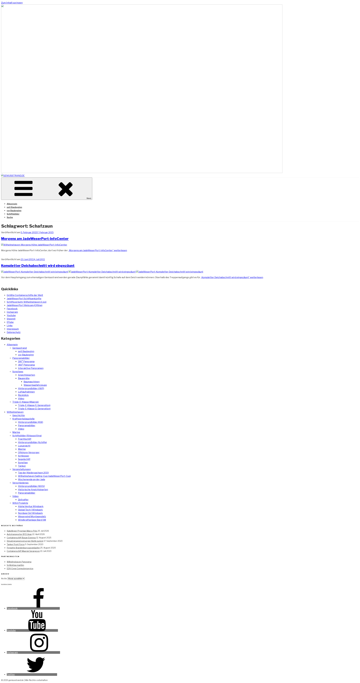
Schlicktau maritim (15, 565)
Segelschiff (24, 459)
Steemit (11, 318)
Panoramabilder (21, 358)
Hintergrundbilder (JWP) (31, 388)
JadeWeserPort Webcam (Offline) (24, 305)
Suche (10, 217)
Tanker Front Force (16, 544)
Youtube (11, 315)
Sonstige (23, 462)
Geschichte (18, 415)
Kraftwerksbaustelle (23, 418)
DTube (10, 322)
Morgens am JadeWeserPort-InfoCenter (35, 239)
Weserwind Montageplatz (32, 516)
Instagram (12, 312)
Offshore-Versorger (29, 452)
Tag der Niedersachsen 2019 (33, 472)
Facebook (12, 308)
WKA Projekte (20, 503)
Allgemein (12, 204)
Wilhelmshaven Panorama (19, 562)
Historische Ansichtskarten (33, 489)
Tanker (22, 466)
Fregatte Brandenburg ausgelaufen (23, 548)
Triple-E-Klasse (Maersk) (25, 402)
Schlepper (23, 456)
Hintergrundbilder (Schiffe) (32, 442)
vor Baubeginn (14, 210)
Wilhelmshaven (15, 412)
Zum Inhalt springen (12, 2)
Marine (16, 432)
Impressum (13, 329)
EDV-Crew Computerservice (20, 568)
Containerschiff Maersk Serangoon (23, 551)
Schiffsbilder (13, 214)
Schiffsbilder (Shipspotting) (27, 435)
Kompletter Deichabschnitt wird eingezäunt (38, 266)
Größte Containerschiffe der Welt (25, 295)
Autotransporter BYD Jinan (19, 534)
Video (21, 398)
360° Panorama (26, 365)
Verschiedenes (20, 482)
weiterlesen (97, 250)
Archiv (4, 578)
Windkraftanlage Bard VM (32, 520)
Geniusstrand (19, 348)
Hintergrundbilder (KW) (30, 422)
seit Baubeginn (14, 207)
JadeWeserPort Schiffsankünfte (24, 298)
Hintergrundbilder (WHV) (31, 486)
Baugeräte (24, 378)
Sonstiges (17, 371)
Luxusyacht (24, 445)
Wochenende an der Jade (31, 479)
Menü (89, 198)
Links (10, 325)
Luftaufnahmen (26, 392)
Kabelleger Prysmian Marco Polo (22, 531)
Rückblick (23, 395)
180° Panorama (26, 361)
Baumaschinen (32, 381)
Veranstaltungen (21, 469)
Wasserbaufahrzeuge (35, 385)
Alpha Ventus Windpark (30, 506)
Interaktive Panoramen (30, 368)
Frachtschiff (24, 439)
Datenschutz (14, 332)
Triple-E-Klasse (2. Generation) (34, 408)
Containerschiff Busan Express (21, 537)
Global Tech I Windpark (30, 509)
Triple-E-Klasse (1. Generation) (34, 405)
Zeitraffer (23, 499)
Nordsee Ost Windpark (30, 513)
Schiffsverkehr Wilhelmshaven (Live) (26, 302)
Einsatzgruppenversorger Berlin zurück (25, 541)
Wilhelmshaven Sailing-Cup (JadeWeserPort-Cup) (44, 476)
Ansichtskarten (26, 375)
